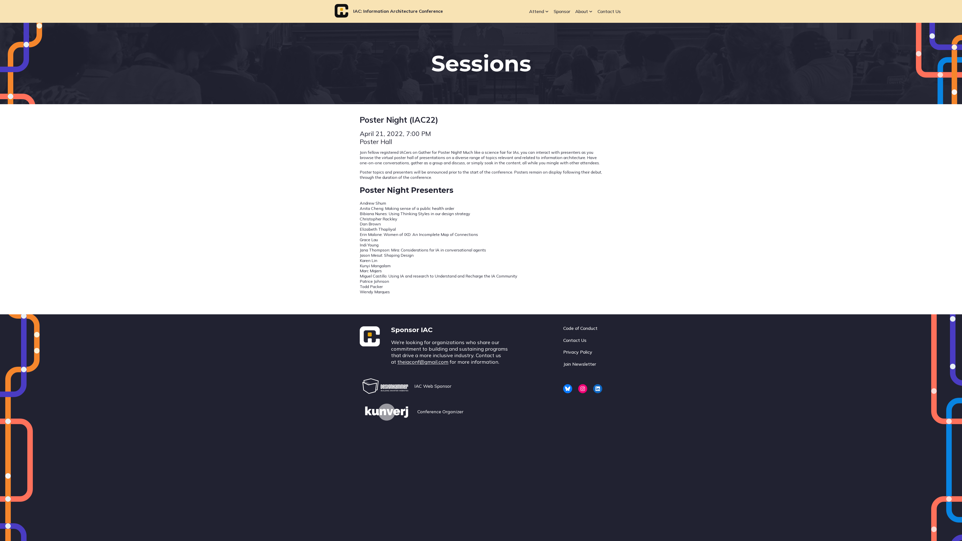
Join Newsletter (579, 364)
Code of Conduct (580, 328)
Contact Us (609, 11)
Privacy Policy (577, 352)
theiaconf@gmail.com (422, 362)
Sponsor (562, 11)
